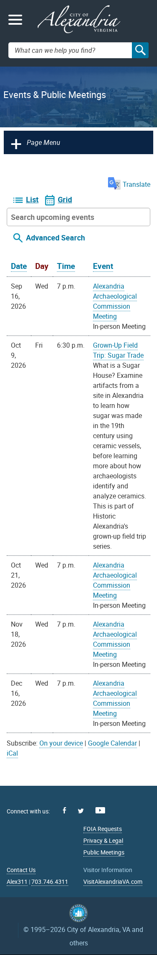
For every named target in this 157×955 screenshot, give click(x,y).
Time (66, 266)
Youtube (100, 810)
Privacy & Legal (103, 840)
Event (103, 266)
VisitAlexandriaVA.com (112, 881)
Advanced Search (55, 237)
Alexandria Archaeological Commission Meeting (115, 301)
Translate (136, 184)
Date (19, 266)
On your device (61, 743)
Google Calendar (112, 743)
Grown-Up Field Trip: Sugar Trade (118, 350)
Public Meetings (103, 852)
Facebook (64, 810)
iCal (12, 753)
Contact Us (21, 870)
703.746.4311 (49, 881)
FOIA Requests (102, 829)
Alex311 (17, 881)
